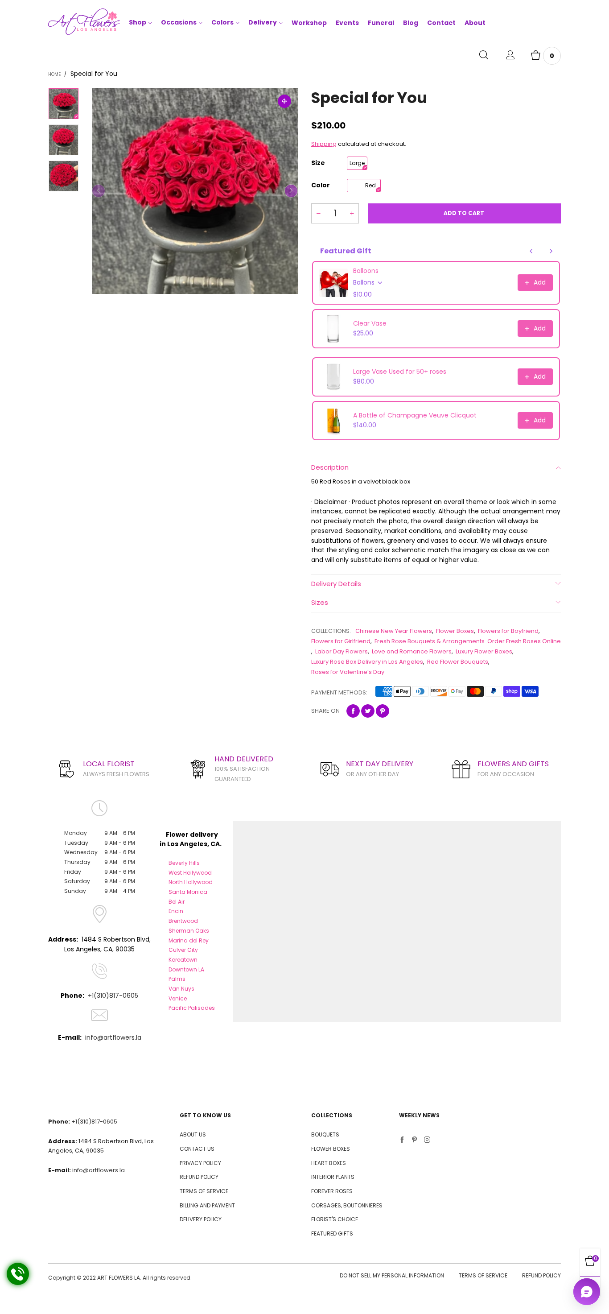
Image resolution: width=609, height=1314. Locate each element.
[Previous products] (531, 251)
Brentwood (183, 921)
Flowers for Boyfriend (508, 631)
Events (347, 22)
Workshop (309, 22)
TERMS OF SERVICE (204, 1191)
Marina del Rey (189, 940)
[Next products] (551, 251)
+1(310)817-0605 (113, 995)
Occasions (179, 22)
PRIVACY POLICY (200, 1163)
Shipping (324, 144)
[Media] (284, 101)
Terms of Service (483, 1275)
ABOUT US (193, 1134)
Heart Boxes (328, 1163)
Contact (441, 22)
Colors (222, 22)
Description (330, 467)
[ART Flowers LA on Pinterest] (414, 1140)
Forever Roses (332, 1191)
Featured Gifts (332, 1233)
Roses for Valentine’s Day (347, 672)
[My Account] (510, 55)
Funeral (381, 22)
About (475, 22)
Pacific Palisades (192, 1008)
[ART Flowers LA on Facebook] (402, 1140)
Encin (176, 911)
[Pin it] (382, 711)
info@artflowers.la (113, 1037)
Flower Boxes (455, 631)
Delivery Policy (201, 1219)
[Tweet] (367, 711)
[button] (98, 191)
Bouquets (325, 1134)
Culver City (183, 950)
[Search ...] (483, 55)
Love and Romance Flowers (412, 651)
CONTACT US (197, 1149)
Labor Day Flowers (341, 651)
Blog (410, 22)
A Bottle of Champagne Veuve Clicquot (415, 415)
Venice (178, 998)
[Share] (353, 711)
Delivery (262, 22)
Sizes (319, 602)
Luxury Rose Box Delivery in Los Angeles (367, 661)
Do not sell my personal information (392, 1275)
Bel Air (177, 901)
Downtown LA (186, 969)
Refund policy (541, 1275)
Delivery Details (336, 583)
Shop (137, 22)
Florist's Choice (334, 1219)
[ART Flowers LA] (84, 23)
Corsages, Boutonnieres (347, 1205)
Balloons (366, 270)
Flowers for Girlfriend (340, 641)
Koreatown (183, 959)
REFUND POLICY (199, 1177)
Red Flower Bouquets (457, 661)
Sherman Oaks (189, 930)
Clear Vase (370, 323)
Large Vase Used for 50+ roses (399, 371)
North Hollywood (191, 882)
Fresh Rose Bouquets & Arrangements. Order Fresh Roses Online (467, 641)
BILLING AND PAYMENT (207, 1205)
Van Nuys (181, 988)
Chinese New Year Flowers (393, 631)
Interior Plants (332, 1177)
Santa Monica (188, 892)
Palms (177, 979)
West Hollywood (190, 872)
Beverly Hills (184, 863)
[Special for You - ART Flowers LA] (195, 191)
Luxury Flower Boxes (484, 651)
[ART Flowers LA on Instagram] (427, 1140)
